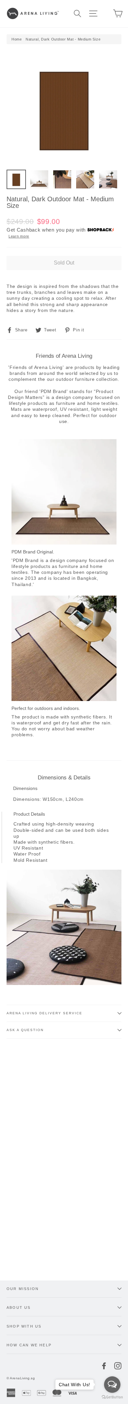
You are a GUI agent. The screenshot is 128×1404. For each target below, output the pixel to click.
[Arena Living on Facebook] (104, 1365)
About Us (19, 1307)
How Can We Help (29, 1345)
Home (16, 39)
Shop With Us (24, 1326)
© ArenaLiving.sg (21, 1378)
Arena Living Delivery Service (44, 1013)
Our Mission (23, 1289)
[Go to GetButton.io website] (112, 1397)
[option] (64, 108)
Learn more (19, 236)
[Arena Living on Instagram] (117, 1365)
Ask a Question (25, 1030)
